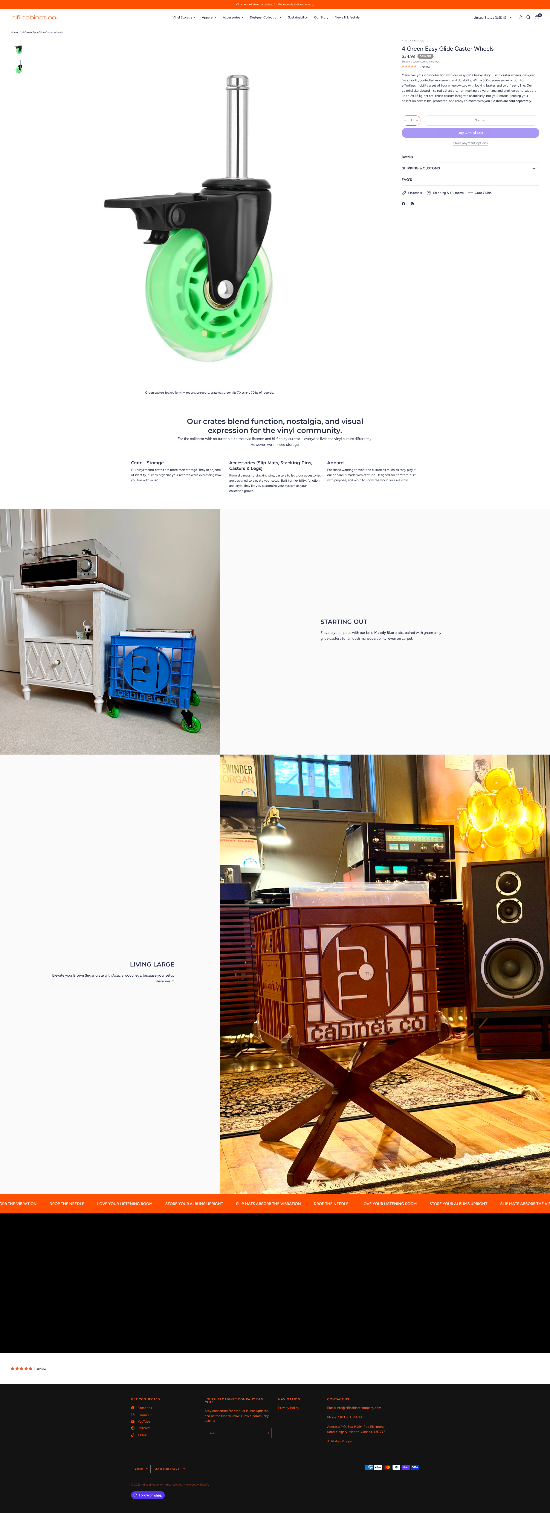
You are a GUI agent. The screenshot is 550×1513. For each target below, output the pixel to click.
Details (407, 157)
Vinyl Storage (182, 17)
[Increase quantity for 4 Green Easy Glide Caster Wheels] (417, 120)
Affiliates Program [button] (340, 1441)
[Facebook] (404, 203)
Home (14, 32)
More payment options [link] (470, 143)
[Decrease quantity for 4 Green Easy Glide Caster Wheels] (405, 120)
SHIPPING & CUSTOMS (421, 168)
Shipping (407, 61)
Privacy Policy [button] (288, 1408)
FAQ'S (407, 180)
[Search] (528, 17)
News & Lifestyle (347, 17)
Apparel (207, 17)
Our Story (321, 17)
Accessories (231, 17)
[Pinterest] (413, 203)
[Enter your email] (267, 1433)
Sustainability (298, 17)
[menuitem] (184, 17)
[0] (536, 17)
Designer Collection (264, 17)
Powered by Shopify (196, 1484)
